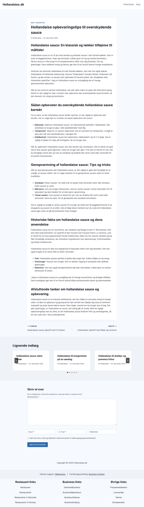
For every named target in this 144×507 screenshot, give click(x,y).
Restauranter (25, 492)
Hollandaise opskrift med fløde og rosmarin (97, 328)
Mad (32, 23)
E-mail (62, 432)
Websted (94, 432)
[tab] (67, 372)
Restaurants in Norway (25, 502)
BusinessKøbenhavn (72, 492)
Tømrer (118, 497)
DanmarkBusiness (72, 487)
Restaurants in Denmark (25, 497)
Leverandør (118, 492)
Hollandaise (128, 4)
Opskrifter (40, 23)
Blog (138, 4)
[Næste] (127, 360)
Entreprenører (118, 502)
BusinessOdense (72, 497)
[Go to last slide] (16, 360)
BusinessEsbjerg (72, 502)
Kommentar (33, 397)
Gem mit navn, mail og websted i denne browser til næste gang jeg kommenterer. (63, 438)
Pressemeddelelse (118, 487)
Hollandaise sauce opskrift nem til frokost (46, 328)
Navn (31, 432)
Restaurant (25, 487)
